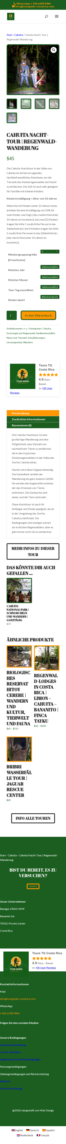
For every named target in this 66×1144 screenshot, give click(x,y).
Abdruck (5, 1081)
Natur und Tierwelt (17, 337)
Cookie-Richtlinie (10, 1052)
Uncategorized (14, 342)
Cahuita (18, 34)
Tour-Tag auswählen (20, 290)
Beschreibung (20, 413)
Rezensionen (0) (21, 425)
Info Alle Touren (33, 818)
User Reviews (46, 967)
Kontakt (33, 886)
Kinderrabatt (16, 299)
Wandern (28, 342)
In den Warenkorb (38, 315)
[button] (54, 50)
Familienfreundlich (45, 333)
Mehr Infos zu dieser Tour (33, 551)
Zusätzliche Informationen (28, 419)
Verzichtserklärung (11, 1088)
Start (9, 34)
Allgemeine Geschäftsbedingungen (20, 1059)
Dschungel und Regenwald (21, 333)
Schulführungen (36, 337)
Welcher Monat (18, 279)
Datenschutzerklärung (13, 1044)
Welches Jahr (16, 270)
